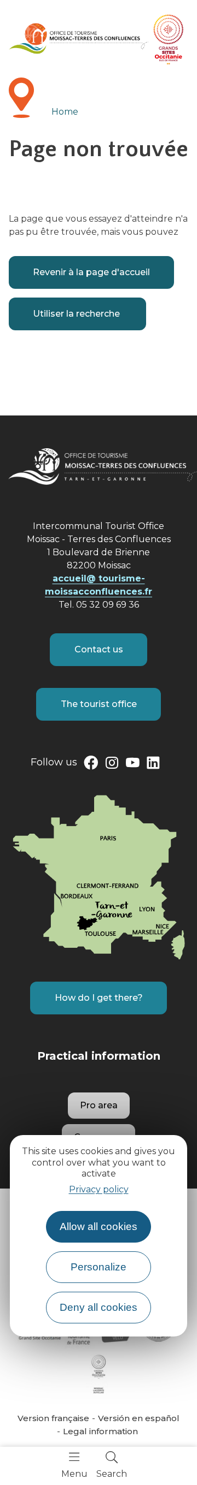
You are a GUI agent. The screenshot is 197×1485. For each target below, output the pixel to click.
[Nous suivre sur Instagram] (112, 765)
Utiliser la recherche (77, 313)
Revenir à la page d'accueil (91, 272)
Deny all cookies (98, 1307)
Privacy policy (99, 1189)
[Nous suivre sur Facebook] (91, 765)
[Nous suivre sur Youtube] (132, 765)
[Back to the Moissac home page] (78, 38)
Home (64, 111)
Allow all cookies (98, 1226)
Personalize (98, 1267)
